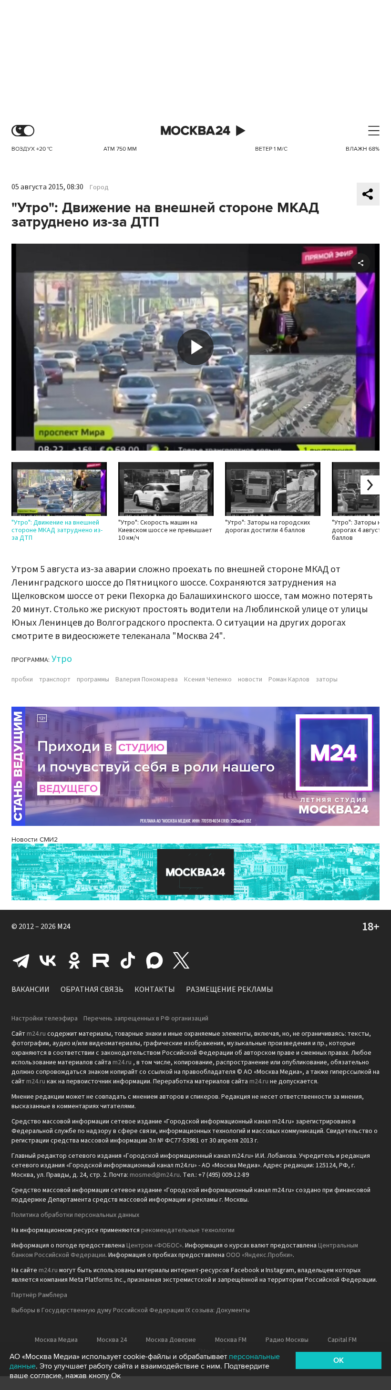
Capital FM (342, 1340)
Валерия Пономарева (146, 679)
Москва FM (231, 1340)
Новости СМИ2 (34, 839)
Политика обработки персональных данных (75, 1215)
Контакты (154, 989)
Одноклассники (74, 960)
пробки (22, 679)
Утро (61, 659)
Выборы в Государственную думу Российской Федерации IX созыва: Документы (130, 1310)
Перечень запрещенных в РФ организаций (145, 1018)
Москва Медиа (56, 1340)
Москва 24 (195, 130)
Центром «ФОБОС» (154, 1245)
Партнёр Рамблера (39, 1295)
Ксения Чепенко (208, 679)
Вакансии (30, 989)
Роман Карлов (288, 679)
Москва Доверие (171, 1340)
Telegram (21, 960)
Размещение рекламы (229, 989)
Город (99, 187)
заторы (327, 679)
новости (250, 679)
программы (93, 679)
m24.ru (36, 1034)
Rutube (101, 960)
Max (154, 960)
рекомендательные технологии (188, 1230)
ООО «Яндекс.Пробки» (259, 1255)
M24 (64, 926)
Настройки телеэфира (44, 1018)
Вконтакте (47, 960)
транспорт (55, 679)
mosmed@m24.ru (155, 1175)
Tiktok (127, 960)
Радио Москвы (287, 1340)
